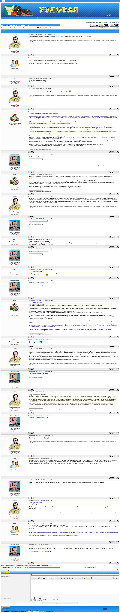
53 (51, 78)
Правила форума (106, 22)
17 (26, 25)
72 (51, 479)
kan (15, 78)
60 (51, 239)
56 (51, 153)
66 (51, 348)
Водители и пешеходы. (29, 27)
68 (51, 391)
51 (54, 34)
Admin (14, 111)
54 (51, 88)
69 (51, 415)
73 (51, 500)
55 (54, 111)
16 (24, 25)
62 (51, 269)
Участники (99, 22)
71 (51, 458)
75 (51, 544)
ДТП (37, 27)
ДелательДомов (14, 153)
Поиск (114, 22)
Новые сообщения (90, 22)
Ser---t (14, 239)
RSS (117, 22)
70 (51, 435)
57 (51, 174)
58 (51, 196)
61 (51, 248)
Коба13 (14, 34)
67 (51, 371)
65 (51, 339)
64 (51, 300)
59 (51, 218)
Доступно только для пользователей (38, 156)
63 (51, 280)
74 (51, 523)
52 (54, 57)
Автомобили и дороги (16, 27)
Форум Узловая (5, 27)
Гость (14, 57)
